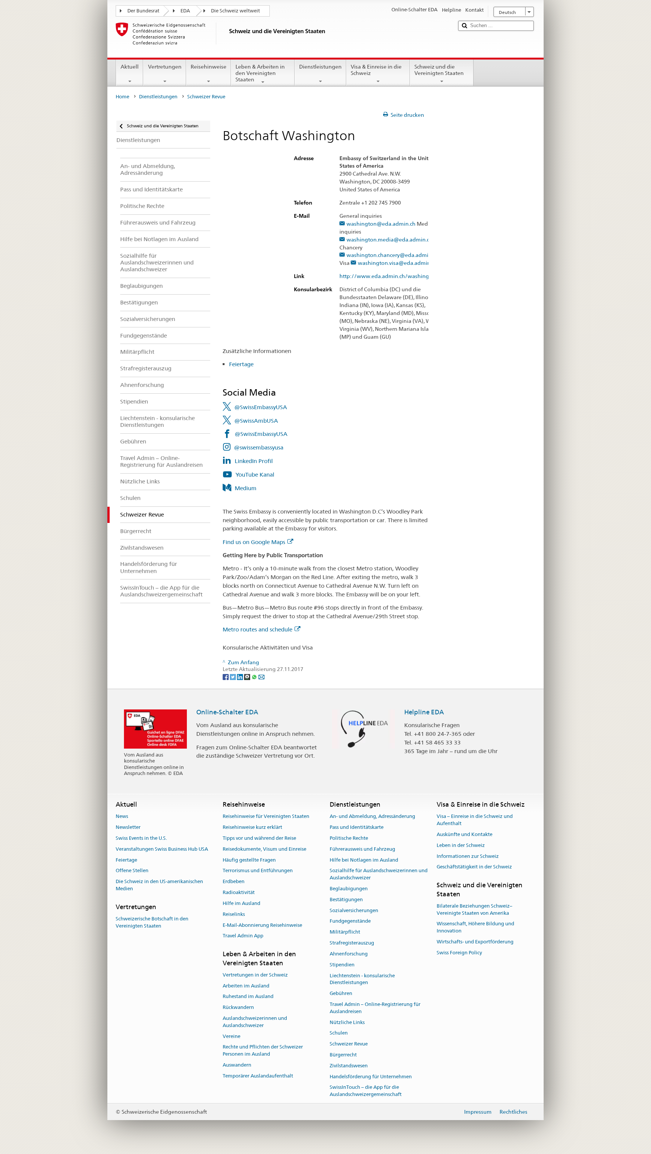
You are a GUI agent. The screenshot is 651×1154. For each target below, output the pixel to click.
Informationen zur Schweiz (468, 856)
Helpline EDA (424, 712)
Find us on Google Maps (254, 542)
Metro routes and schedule (257, 629)
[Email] (261, 676)
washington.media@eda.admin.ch (389, 240)
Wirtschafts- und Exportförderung (475, 942)
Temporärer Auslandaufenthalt (258, 1076)
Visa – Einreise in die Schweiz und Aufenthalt (475, 820)
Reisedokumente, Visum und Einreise (264, 849)
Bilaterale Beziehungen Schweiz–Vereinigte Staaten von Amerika (474, 909)
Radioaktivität (239, 892)
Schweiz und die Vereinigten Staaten (439, 70)
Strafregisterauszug (352, 943)
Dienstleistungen (320, 67)
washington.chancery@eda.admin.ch (393, 255)
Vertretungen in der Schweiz (255, 975)
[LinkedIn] (240, 676)
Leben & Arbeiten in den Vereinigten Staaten (260, 73)
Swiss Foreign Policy (459, 952)
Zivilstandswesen (349, 1065)
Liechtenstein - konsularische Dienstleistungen (362, 979)
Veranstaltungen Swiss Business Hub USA (162, 849)
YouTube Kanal (254, 474)
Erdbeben (234, 882)
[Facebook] (226, 676)
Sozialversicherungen (354, 910)
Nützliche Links (347, 1022)
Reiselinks (234, 914)
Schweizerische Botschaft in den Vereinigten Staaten (152, 922)
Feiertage (241, 364)
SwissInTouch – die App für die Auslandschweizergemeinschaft (366, 1091)
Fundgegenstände (350, 921)
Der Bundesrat (143, 11)
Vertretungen (165, 67)
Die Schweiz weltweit (235, 11)
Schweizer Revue (349, 1044)
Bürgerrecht (343, 1055)
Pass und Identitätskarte (357, 827)
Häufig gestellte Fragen (249, 860)
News (122, 816)
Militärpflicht (345, 932)
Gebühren (341, 993)
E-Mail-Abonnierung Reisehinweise (262, 925)
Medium (246, 488)
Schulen (339, 1033)
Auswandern (237, 1065)
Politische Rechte (349, 838)
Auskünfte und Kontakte (464, 834)
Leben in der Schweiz (461, 845)
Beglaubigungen (349, 888)
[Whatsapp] (254, 676)
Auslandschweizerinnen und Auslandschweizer (255, 1021)
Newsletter (128, 827)
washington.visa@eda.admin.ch (397, 263)
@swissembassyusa (258, 447)
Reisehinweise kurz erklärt (252, 827)
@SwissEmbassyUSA (260, 407)
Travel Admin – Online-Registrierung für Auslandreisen (375, 1007)
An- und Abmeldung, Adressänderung (372, 816)
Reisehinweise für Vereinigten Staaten (266, 816)
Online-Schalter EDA (227, 712)
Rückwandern (238, 1007)
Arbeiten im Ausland (246, 986)
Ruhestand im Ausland (248, 997)
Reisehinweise (208, 67)
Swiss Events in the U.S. (141, 838)
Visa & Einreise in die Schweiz (376, 70)
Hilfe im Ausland (241, 903)
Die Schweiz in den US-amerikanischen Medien (159, 885)
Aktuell (130, 67)
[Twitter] (233, 676)
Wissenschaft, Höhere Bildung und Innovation (475, 927)
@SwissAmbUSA (256, 420)
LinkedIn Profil (254, 461)
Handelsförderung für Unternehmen (371, 1076)
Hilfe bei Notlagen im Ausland (364, 860)
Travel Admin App (243, 936)
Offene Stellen (132, 871)
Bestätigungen (346, 899)
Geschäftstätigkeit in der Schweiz (474, 867)
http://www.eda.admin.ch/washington (388, 276)
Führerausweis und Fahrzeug (362, 849)
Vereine (231, 1036)
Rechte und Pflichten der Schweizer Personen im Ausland (263, 1050)
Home (122, 96)
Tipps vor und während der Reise (259, 838)
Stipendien (342, 965)
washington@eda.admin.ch (381, 224)
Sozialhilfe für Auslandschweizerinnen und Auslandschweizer (379, 874)
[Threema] (247, 676)
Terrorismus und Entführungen (258, 871)
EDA (185, 11)
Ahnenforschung (349, 954)
